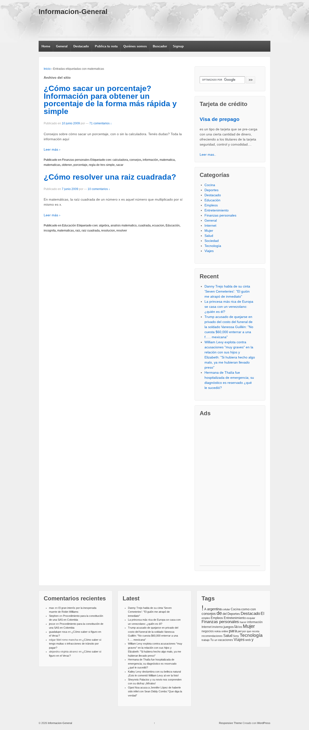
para (233, 630)
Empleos (211, 205)
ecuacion (158, 225)
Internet (210, 225)
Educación (69, 225)
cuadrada (144, 225)
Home (46, 46)
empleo (206, 618)
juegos (229, 627)
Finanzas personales (76, 159)
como (245, 609)
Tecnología (212, 246)
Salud (208, 236)
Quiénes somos (135, 46)
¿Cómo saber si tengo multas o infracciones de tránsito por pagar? (75, 643)
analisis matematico (124, 225)
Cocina (209, 185)
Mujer (208, 230)
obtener (67, 165)
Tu (212, 639)
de (219, 613)
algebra (104, 225)
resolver (121, 230)
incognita (50, 230)
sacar (119, 165)
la (236, 626)
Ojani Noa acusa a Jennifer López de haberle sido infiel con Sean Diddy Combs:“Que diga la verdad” (155, 691)
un (215, 640)
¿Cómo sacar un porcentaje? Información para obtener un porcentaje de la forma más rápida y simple (110, 100)
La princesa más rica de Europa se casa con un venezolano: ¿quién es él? (228, 307)
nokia (217, 631)
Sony (236, 635)
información (150, 159)
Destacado (81, 46)
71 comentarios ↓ (100, 123)
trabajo (206, 640)
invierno (217, 627)
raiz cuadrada (91, 230)
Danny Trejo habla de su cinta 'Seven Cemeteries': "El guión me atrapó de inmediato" (227, 291)
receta (255, 631)
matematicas (52, 165)
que (249, 631)
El (262, 613)
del (225, 614)
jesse (52, 623)
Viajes (209, 251)
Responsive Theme (230, 723)
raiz (77, 230)
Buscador (160, 46)
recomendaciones (212, 635)
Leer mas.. (208, 154)
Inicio (47, 68)
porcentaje (80, 165)
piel (239, 631)
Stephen (54, 615)
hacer (243, 622)
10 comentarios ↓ (99, 189)
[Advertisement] (126, 26)
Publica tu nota (106, 46)
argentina (214, 609)
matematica (167, 159)
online (224, 631)
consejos (135, 159)
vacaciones (225, 640)
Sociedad (211, 241)
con (253, 609)
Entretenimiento (216, 210)
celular (226, 609)
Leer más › (52, 149)
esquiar (250, 618)
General (62, 46)
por (244, 631)
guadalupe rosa (58, 631)
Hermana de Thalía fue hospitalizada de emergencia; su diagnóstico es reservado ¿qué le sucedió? (152, 663)
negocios (208, 631)
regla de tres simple (102, 165)
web (248, 640)
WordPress (263, 723)
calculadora (120, 159)
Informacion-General (73, 11)
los (240, 627)
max (51, 607)
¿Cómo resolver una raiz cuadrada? (110, 177)
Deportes (211, 190)
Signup (178, 46)
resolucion (108, 230)
